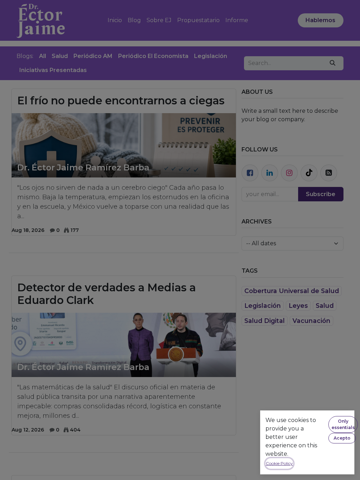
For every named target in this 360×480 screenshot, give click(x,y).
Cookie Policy (279, 463)
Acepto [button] (342, 438)
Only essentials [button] (343, 424)
